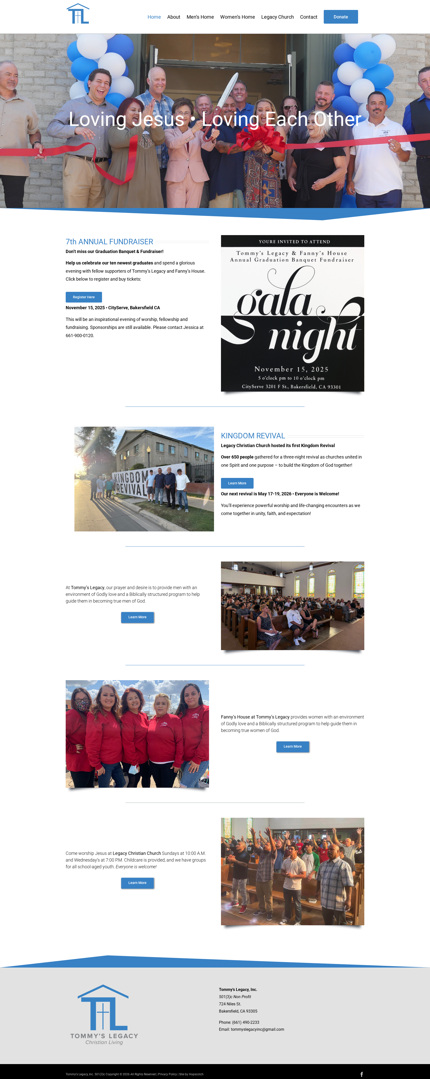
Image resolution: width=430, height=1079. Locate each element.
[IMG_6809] (144, 428)
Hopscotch (196, 1074)
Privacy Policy (167, 1074)
